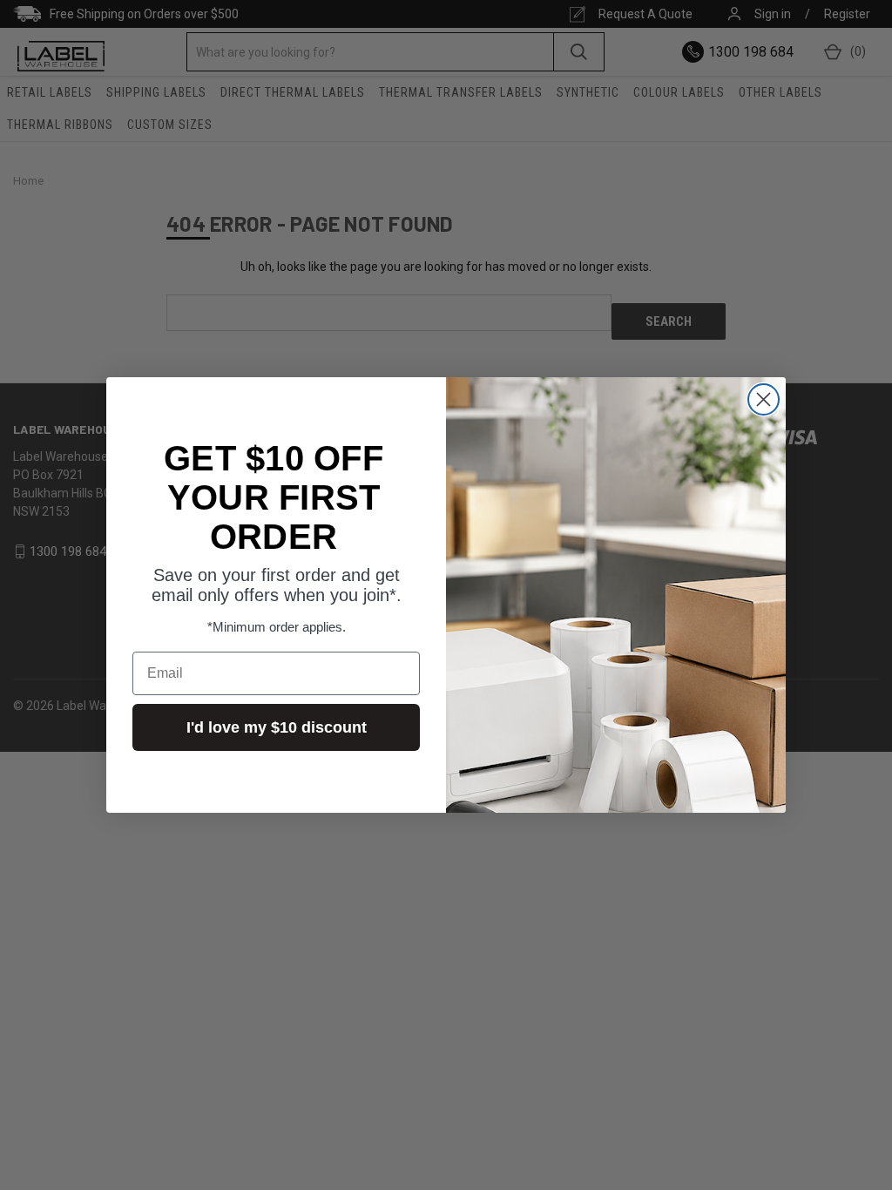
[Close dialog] (763, 399)
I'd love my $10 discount (276, 727)
